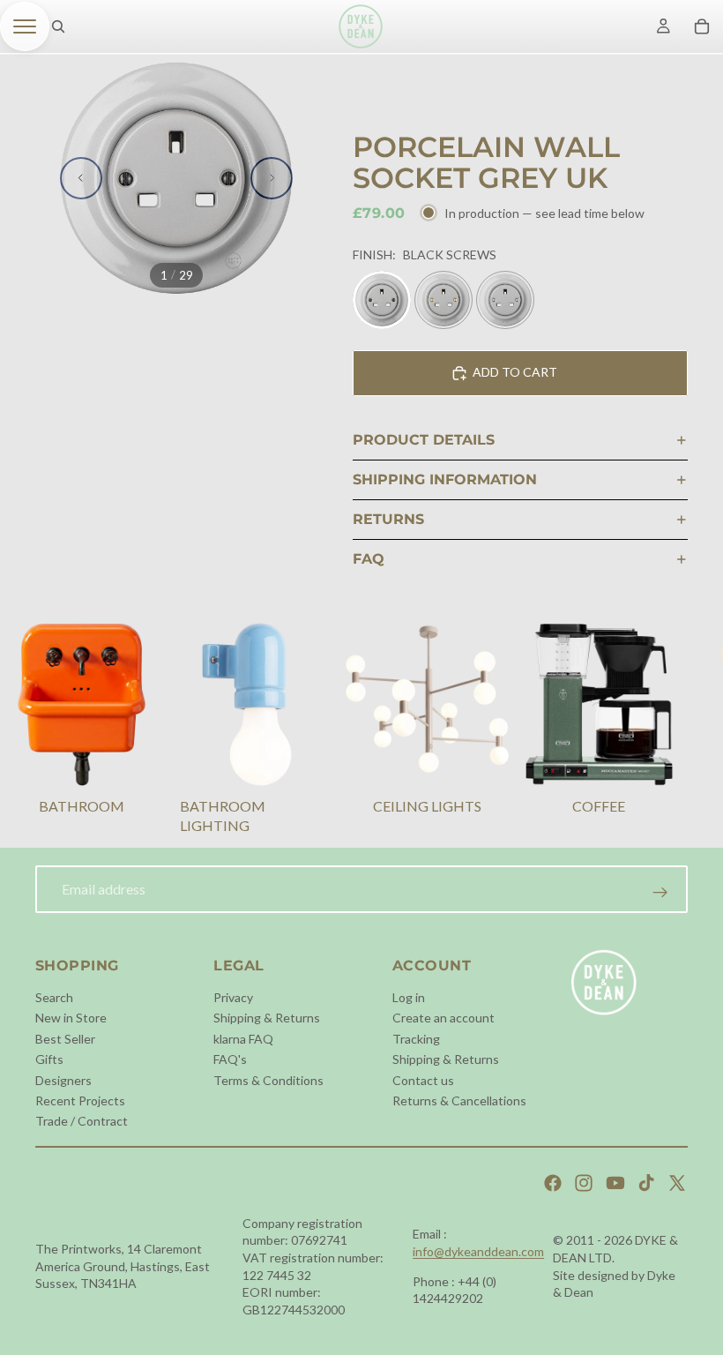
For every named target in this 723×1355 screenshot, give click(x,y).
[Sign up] (660, 892)
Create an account (443, 1017)
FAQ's (230, 1059)
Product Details (424, 439)
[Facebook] (552, 1183)
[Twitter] (677, 1183)
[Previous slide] (81, 178)
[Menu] (24, 26)
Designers (63, 1080)
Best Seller (65, 1038)
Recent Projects (80, 1100)
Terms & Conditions (268, 1080)
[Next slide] (271, 178)
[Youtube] (615, 1183)
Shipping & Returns (266, 1017)
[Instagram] (583, 1183)
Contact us (423, 1080)
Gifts (49, 1059)
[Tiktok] (646, 1183)
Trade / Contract (81, 1120)
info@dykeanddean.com (478, 1251)
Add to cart (515, 371)
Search (54, 997)
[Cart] (701, 26)
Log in (408, 997)
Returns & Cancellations (459, 1100)
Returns (388, 519)
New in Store (71, 1017)
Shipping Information (445, 479)
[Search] (58, 26)
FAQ (368, 558)
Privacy (233, 997)
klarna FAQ (243, 1038)
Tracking (416, 1038)
